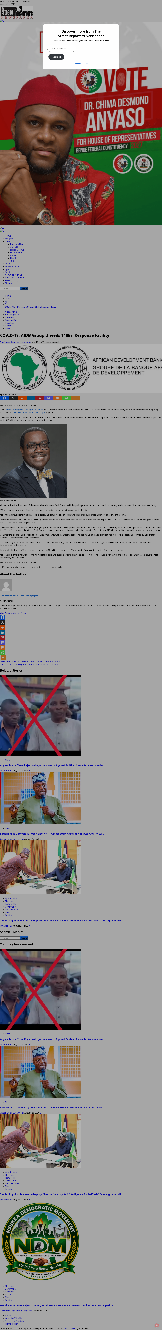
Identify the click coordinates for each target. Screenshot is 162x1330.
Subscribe (56, 56)
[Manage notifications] (157, 1325)
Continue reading (81, 63)
